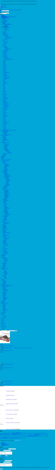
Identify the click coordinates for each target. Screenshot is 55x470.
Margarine (4, 154)
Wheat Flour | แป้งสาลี (5, 303)
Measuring (4, 22)
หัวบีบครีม (4, 438)
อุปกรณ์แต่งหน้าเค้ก (15, 438)
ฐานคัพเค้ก (4, 66)
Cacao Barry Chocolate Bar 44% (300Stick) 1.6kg (7, 345)
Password (1, 450)
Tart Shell (4, 240)
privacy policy (47, 467)
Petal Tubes (10, 434)
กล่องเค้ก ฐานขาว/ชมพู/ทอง (9, 59)
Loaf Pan (6, 25)
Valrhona (3, 436)
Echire (6, 167)
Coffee (4, 137)
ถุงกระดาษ (4, 79)
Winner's (6, 198)
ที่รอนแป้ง (4, 93)
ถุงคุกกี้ (4, 81)
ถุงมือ (4, 86)
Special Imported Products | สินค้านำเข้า (7, 285)
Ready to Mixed (5, 310)
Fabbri (4, 288)
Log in (6, 455)
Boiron (4, 280)
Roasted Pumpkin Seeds (6, 232)
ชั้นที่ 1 (2, 314)
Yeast (4, 243)
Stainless (4, 266)
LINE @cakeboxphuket (5, 444)
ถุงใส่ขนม (4, 90)
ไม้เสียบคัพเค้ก (5, 129)
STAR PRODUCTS (9, 37)
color (4, 188)
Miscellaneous (5, 131)
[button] (1, 10)
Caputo (4, 304)
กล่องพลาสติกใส (5, 56)
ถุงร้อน (4, 87)
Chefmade (4, 19)
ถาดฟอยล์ (4, 76)
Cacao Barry (8, 179)
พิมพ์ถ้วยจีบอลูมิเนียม (6, 103)
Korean (4, 308)
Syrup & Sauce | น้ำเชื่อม (5, 286)
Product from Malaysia (23, 434)
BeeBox (4, 17)
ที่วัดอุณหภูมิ (5, 94)
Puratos (6, 186)
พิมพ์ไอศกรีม (40, 436)
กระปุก (4, 44)
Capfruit (4, 281)
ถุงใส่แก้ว (4, 91)
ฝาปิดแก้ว (4, 96)
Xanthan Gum (5, 242)
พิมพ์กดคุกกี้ (5, 100)
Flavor (4, 205)
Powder (4, 231)
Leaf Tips (38, 433)
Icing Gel (6, 193)
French (4, 305)
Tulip (7, 183)
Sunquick (4, 298)
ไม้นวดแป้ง (4, 127)
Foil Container (5, 258)
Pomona (4, 294)
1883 (4, 287)
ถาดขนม (14, 436)
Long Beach (5, 292)
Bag (3, 269)
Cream (4, 143)
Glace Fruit (4, 219)
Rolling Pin (6, 26)
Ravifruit (4, 283)
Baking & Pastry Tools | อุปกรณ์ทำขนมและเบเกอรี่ (9, 130)
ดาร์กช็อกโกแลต (10, 436)
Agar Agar (6, 211)
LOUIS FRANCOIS (7, 214)
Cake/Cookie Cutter (6, 18)
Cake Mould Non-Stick (8, 24)
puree (26, 434)
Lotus (2, 256)
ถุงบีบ (4, 84)
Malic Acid (4, 226)
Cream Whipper (7, 144)
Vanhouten (8, 184)
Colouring (4, 189)
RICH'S (6, 147)
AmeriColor (6, 190)
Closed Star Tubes (9, 433)
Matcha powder (5, 139)
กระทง (4, 40)
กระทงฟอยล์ (5, 43)
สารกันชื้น (3, 323)
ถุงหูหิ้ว (4, 88)
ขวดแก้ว (4, 62)
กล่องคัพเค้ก (5, 50)
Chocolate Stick (7, 176)
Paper (6, 217)
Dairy (7, 150)
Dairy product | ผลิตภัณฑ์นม (6, 142)
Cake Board (6, 273)
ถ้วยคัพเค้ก (4, 69)
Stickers (4, 31)
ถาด (12, 436)
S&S (5, 42)
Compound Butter (7, 165)
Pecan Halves (5, 230)
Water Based (6, 197)
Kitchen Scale (5, 21)
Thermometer (5, 33)
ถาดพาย (6, 28)
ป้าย (2, 321)
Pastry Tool (4, 133)
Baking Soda (7, 212)
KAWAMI (4, 138)
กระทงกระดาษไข (5, 41)
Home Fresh (5, 223)
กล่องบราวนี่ (5, 55)
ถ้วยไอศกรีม (5, 74)
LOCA (4, 225)
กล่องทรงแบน (5, 54)
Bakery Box (5, 272)
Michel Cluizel (7, 185)
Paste (4, 229)
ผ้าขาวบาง (4, 95)
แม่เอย (4, 328)
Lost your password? (3, 457)
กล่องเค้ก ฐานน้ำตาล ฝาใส (7, 58)
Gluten (4, 221)
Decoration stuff (5, 20)
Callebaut (7, 180)
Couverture (6, 178)
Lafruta (6, 203)
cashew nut (4, 171)
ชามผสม (3, 318)
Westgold (6, 149)
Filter (16, 330)
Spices (4, 236)
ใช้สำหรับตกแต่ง (4, 325)
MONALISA (3, 267)
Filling (4, 202)
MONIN (7, 434)
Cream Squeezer (16, 433)
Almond (4, 161)
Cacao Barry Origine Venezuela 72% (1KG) (6, 350)
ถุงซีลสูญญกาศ (5, 83)
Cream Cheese (5, 153)
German (4, 306)
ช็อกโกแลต (6, 436)
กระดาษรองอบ (7, 38)
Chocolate (4, 172)
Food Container (5, 216)
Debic (6, 145)
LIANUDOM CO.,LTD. (17, 440)
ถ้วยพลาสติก (5, 71)
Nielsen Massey (7, 208)
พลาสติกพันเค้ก (5, 97)
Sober (4, 296)
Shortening (4, 235)
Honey (3, 158)
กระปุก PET (5, 45)
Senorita (4, 295)
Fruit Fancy (4, 218)
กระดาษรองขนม (5, 35)
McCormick (6, 207)
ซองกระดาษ (5, 65)
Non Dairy (7, 151)
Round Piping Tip (29, 434)
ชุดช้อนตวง (4, 64)
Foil (5, 270)
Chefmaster (6, 191)
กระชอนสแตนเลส (5, 34)
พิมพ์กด (4, 99)
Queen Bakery (4, 284)
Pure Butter (6, 169)
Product (3, 15)
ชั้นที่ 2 (4, 315)
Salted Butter (33, 434)
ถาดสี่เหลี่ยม (20, 436)
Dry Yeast (6, 244)
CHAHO (4, 136)
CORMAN (6, 166)
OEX (5, 57)
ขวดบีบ (4, 61)
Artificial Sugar (7, 237)
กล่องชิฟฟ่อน (5, 53)
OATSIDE (4, 155)
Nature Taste (5, 293)
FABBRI (3, 157)
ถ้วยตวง (4, 70)
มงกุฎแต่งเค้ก (3, 322)
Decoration (3, 156)
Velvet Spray (6, 196)
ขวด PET (4, 60)
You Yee (4, 327)
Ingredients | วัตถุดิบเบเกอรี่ (5, 160)
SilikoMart (6, 195)
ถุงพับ (4, 85)
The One (6, 209)
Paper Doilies (5, 132)
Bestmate (6, 174)
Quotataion (3, 445)
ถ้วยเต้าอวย (4, 73)
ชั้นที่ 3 (6, 316)
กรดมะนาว (6, 215)
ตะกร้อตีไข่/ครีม (7, 27)
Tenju (4, 141)
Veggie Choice (7, 234)
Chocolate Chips (7, 175)
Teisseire (4, 299)
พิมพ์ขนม (30, 436)
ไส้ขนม (3, 326)
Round (4, 264)
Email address (2, 460)
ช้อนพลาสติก (3, 313)
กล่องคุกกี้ (4, 52)
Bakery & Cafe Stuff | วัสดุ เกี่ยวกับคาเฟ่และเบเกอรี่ (9, 16)
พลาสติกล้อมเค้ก (5, 98)
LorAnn (6, 206)
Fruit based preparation (34, 433)
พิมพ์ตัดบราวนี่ (5, 102)
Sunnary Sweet (5, 297)
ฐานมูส (4, 67)
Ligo (5, 204)
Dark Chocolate (23, 433)
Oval (5, 259)
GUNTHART (5, 222)
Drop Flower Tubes (28, 433)
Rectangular (6, 260)
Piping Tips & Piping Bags (7, 134)
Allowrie (6, 163)
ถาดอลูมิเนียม (5, 78)
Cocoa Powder (5, 187)
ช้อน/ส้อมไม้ (3, 312)
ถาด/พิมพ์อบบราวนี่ (6, 75)
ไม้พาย (4, 128)
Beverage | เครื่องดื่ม (4, 135)
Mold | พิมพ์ (3, 257)
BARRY (6, 173)
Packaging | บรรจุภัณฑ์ (5, 268)
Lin (3, 291)
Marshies (4, 227)
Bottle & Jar (5, 275)
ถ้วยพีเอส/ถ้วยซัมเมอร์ (6, 72)
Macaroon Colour (7, 194)
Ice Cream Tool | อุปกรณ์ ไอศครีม (6, 159)
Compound (6, 177)
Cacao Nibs (5, 170)
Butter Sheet (6, 164)
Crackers (4, 199)
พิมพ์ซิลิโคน (5, 101)
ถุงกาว (4, 80)
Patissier (7, 182)
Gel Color (6, 192)
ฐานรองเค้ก (5, 68)
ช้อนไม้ (4, 63)
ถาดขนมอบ (17, 436)
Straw (4, 32)
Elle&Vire (6, 146)
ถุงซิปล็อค (4, 82)
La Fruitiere (3, 255)
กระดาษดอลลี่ (7, 36)
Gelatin (6, 213)
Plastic (6, 271)
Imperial (6, 238)
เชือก (2, 324)
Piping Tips (15, 434)
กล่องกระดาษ (5, 46)
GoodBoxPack (7, 49)
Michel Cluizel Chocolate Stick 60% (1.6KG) (6, 367)
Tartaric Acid (5, 241)
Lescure (6, 168)
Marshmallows (5, 228)
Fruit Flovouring (5, 289)
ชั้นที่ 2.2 (4, 317)
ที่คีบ (4, 92)
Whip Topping (10, 152)
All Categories (4, 15)
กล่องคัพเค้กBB (5, 51)
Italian (4, 307)
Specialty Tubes (41, 434)
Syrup (44, 434)
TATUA (6, 148)
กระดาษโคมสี (5, 39)
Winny (4, 311)
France (31, 433)
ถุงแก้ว (4, 89)
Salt (3, 233)
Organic (4, 309)
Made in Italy (3, 434)
